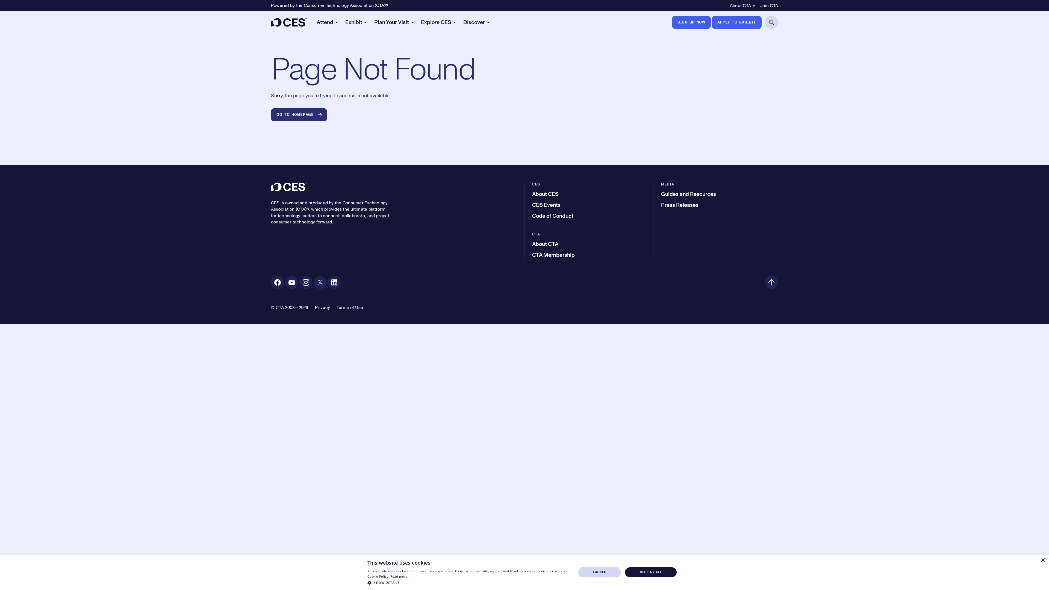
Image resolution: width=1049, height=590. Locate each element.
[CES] (289, 22)
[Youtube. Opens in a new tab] (291, 282)
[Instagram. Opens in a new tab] (306, 282)
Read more (399, 576)
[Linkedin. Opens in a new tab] (334, 282)
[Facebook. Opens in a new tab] (277, 282)
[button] (468, 582)
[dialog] (524, 572)
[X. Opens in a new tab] (320, 282)
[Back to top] (771, 282)
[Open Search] (771, 22)
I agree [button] (599, 572)
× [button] (1043, 560)
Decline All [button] (651, 572)
